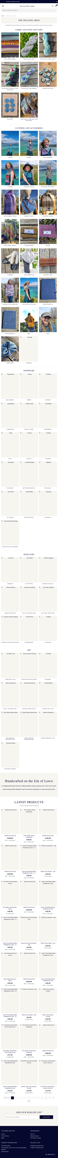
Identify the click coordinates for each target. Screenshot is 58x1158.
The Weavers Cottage (35, 1138)
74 (49, 1097)
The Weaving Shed (27, 6)
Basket (2, 1138)
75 (53, 1097)
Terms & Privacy (5, 1136)
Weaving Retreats (34, 1136)
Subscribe (46, 1117)
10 (42, 1097)
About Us (32, 1134)
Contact (3, 1134)
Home (2, 15)
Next (29, 1101)
